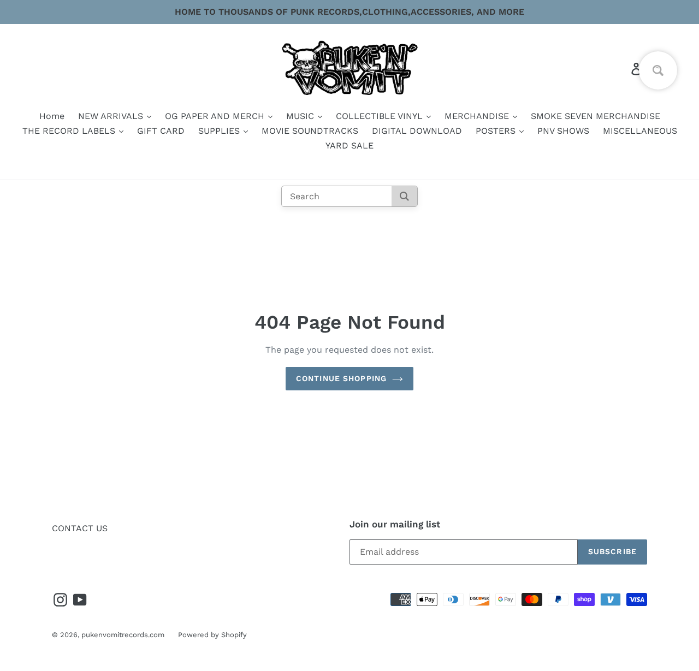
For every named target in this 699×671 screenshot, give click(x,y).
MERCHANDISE (478, 116)
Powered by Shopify (212, 635)
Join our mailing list (395, 524)
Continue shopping (341, 378)
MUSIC (301, 116)
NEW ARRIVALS (112, 116)
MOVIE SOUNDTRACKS (310, 131)
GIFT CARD (161, 131)
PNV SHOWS (563, 131)
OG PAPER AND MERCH (216, 116)
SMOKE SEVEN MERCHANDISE (595, 116)
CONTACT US (80, 528)
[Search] (404, 196)
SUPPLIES (220, 131)
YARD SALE (349, 145)
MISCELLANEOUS (640, 131)
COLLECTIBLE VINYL (380, 116)
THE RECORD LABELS (70, 131)
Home (51, 116)
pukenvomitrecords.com (122, 635)
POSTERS (497, 131)
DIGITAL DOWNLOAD (417, 131)
